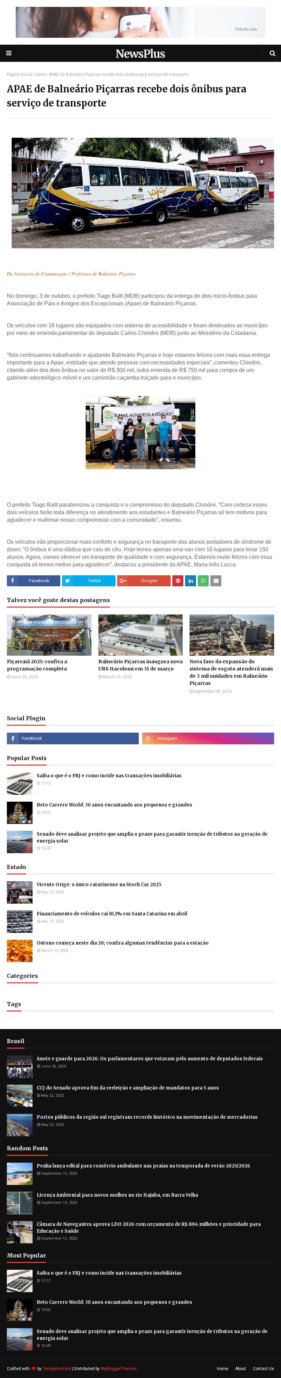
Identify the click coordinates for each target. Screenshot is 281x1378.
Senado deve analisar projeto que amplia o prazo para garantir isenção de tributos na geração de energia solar (152, 837)
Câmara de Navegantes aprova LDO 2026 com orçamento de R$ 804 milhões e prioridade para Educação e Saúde (149, 1227)
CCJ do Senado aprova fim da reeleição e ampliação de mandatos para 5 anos (128, 1088)
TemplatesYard (56, 1368)
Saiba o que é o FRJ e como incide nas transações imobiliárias (109, 776)
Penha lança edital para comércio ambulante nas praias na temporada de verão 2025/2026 (143, 1166)
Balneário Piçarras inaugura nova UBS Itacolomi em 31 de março (140, 665)
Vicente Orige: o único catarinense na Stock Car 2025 (99, 885)
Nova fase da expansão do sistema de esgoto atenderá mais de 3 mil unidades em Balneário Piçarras (231, 672)
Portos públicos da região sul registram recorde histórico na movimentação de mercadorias (147, 1117)
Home (222, 1368)
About (240, 1368)
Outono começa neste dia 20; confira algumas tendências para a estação (123, 943)
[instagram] (208, 738)
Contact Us (263, 1368)
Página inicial (19, 74)
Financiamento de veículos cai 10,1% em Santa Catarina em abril (112, 914)
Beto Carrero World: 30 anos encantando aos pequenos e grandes (114, 805)
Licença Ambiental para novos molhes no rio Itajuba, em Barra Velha (117, 1195)
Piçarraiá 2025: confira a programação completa (37, 665)
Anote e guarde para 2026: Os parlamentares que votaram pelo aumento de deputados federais (150, 1059)
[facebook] (73, 738)
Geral (41, 74)
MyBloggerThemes (119, 1368)
